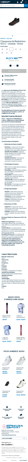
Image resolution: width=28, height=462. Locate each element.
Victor (9, 38)
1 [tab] (12, 35)
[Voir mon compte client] (17, 2)
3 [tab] (14, 35)
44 (2, 53)
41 (16, 49)
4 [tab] (15, 35)
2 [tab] (13, 35)
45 (7, 53)
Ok (26, 5)
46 (11, 53)
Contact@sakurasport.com (9, 435)
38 (2, 49)
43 (25, 49)
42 (20, 49)
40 (11, 49)
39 (7, 49)
